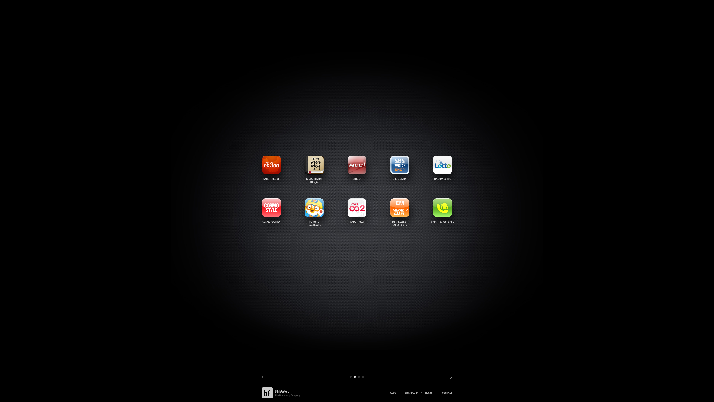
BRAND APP (411, 393)
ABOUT (394, 393)
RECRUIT (430, 393)
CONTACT (447, 393)
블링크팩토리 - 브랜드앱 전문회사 (267, 392)
